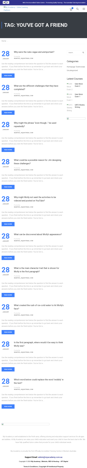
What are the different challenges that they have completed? (36, 88)
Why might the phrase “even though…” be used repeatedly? (35, 125)
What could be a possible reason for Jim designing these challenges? (37, 162)
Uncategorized (72, 70)
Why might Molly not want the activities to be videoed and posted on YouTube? (35, 199)
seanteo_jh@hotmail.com (23, 58)
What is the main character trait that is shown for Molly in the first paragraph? (36, 270)
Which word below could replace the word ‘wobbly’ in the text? (38, 381)
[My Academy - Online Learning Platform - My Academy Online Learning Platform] (16, 9)
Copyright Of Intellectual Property (51, 466)
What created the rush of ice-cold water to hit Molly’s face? (39, 307)
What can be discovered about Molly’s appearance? (38, 234)
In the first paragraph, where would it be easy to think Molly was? (38, 344)
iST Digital (64, 461)
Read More (8, 75)
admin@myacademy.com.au (50, 457)
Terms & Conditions (31, 466)
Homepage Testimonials (76, 67)
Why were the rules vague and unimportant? (34, 52)
